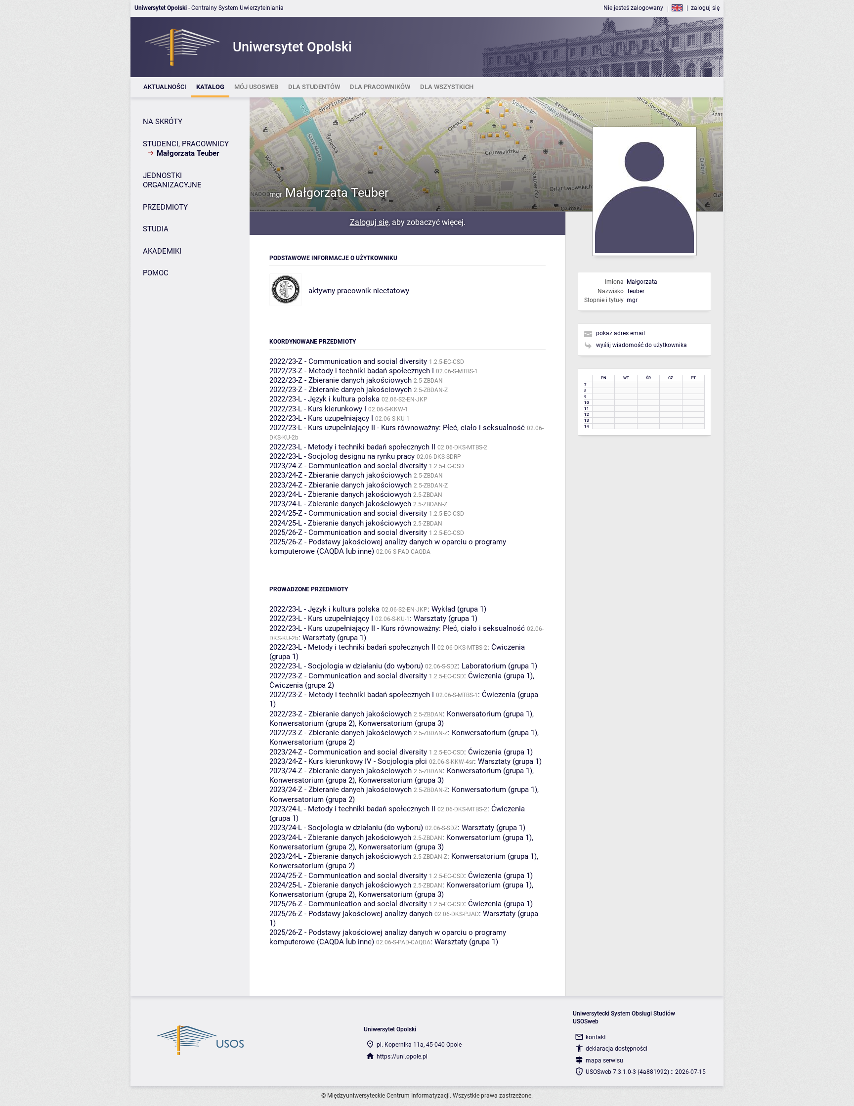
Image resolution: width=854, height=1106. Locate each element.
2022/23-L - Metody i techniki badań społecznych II (352, 446)
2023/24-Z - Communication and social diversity (348, 465)
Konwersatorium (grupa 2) (312, 723)
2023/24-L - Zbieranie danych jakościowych (340, 494)
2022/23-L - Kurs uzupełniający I (321, 418)
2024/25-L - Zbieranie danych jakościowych (340, 523)
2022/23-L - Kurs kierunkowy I (317, 408)
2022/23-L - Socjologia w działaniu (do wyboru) (346, 666)
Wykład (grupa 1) (458, 609)
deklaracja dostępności (616, 1048)
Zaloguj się (369, 222)
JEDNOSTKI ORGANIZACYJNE (172, 180)
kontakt (596, 1037)
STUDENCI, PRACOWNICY (186, 143)
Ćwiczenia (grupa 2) (301, 685)
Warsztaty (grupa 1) (445, 618)
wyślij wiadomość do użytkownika (641, 345)
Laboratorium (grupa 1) (499, 666)
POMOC (156, 272)
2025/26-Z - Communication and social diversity (348, 532)
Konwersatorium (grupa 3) (401, 723)
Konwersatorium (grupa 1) (489, 713)
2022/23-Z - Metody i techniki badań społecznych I (351, 370)
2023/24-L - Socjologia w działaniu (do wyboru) (346, 827)
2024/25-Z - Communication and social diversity (348, 513)
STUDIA (156, 228)
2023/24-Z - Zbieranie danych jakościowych (340, 475)
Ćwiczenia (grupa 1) (500, 675)
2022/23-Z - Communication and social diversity (348, 361)
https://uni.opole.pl (402, 1056)
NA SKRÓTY (162, 121)
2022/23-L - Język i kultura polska (324, 399)
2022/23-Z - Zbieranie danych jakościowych (340, 380)
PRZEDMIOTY (165, 207)
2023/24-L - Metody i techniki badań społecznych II (352, 808)
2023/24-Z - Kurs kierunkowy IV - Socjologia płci (348, 761)
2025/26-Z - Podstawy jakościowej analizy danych (350, 913)
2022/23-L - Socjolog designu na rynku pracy (342, 456)
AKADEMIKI (162, 251)
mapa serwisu (604, 1060)
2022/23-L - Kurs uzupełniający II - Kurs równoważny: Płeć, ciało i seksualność (397, 427)
